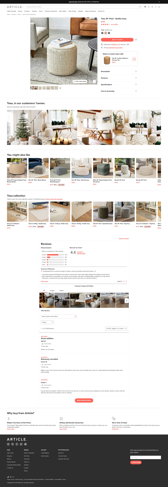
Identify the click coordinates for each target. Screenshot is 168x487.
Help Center (10, 453)
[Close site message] (159, 2)
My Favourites (45, 456)
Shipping (9, 456)
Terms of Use (10, 479)
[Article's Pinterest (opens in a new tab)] (12, 444)
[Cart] (159, 7)
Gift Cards (26, 456)
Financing (26, 459)
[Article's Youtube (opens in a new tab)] (25, 444)
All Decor (14, 14)
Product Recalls (11, 462)
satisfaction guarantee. (115, 47)
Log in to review (124, 238)
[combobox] (145, 7)
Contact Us (10, 468)
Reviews (26, 465)
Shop (64, 479)
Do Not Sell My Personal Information (34, 479)
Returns (9, 459)
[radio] (102, 33)
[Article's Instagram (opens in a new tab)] (8, 444)
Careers (26, 468)
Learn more (10, 429)
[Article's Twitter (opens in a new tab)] (21, 444)
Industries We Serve (63, 459)
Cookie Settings (49, 479)
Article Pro (61, 453)
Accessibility (58, 479)
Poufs (19, 14)
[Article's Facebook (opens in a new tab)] (17, 444)
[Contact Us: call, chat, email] (148, 7)
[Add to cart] (134, 59)
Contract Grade (62, 456)
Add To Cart (117, 39)
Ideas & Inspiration (29, 453)
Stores (26, 471)
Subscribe (136, 462)
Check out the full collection (54, 199)
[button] (148, 7)
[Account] (152, 7)
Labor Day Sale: (73, 1)
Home (8, 14)
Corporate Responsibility (14, 465)
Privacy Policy (19, 479)
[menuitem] (11, 11)
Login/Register (45, 453)
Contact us (115, 429)
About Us (26, 462)
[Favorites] (155, 7)
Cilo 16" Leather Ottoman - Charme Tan (120, 59)
